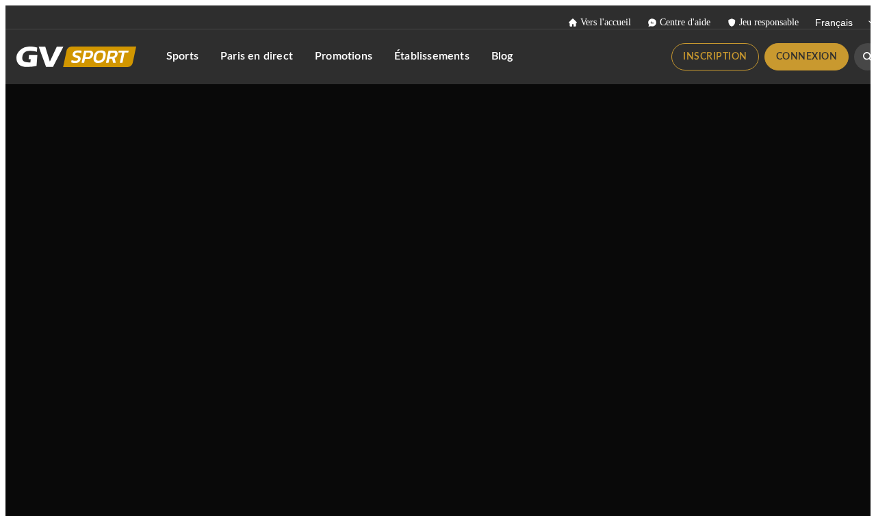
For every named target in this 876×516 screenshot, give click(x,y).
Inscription (715, 57)
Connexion (807, 57)
